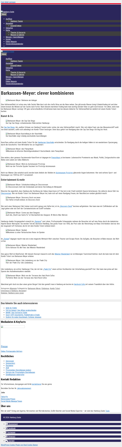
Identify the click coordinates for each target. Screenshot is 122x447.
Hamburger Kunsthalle (46, 142)
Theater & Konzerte (17, 32)
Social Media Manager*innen (11, 401)
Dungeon (38, 221)
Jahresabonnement (24, 388)
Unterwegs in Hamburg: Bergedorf (13, 291)
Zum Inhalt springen (8, 2)
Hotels (8, 39)
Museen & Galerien (17, 35)
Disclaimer (9, 365)
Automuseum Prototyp (64, 173)
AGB (7, 368)
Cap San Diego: (9, 127)
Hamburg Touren (16, 21)
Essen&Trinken (15, 26)
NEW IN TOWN (11, 308)
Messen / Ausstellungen (15, 37)
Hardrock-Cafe (79, 284)
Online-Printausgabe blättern (11, 351)
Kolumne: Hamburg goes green (12, 293)
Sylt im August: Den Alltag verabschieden (21, 310)
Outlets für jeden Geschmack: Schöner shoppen (23, 317)
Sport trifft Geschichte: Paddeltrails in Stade (23, 315)
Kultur (8, 30)
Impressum (10, 361)
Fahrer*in (4, 397)
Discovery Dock (66, 206)
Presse (4, 346)
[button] (12, 424)
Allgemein (13, 288)
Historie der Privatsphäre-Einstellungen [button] (20, 372)
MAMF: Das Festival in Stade (16, 312)
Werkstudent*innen (8, 399)
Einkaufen (9, 28)
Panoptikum (56, 157)
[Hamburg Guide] (7, 51)
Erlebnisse (45, 288)
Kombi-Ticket (55, 288)
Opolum (6, 239)
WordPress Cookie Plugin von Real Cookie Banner (19, 445)
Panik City (47, 269)
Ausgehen (9, 23)
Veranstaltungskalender (14, 44)
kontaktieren (36, 384)
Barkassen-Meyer (34, 288)
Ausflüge (9, 19)
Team (107, 411)
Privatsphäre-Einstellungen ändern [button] (18, 370)
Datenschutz (10, 363)
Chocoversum (6, 193)
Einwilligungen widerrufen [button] (15, 374)
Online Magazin (11, 41)
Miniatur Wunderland (62, 254)
